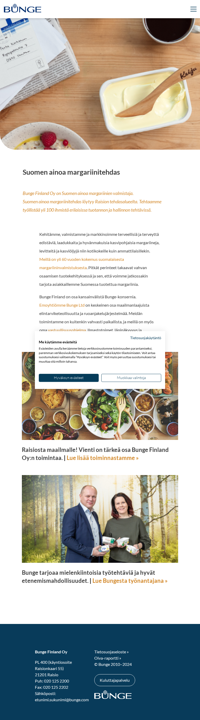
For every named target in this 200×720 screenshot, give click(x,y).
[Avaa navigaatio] (47, 9)
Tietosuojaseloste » (111, 651)
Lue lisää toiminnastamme (101, 457)
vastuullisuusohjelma (66, 329)
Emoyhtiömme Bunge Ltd (62, 304)
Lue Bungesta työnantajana (128, 580)
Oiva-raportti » (107, 657)
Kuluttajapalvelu (115, 680)
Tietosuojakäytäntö (145, 338)
